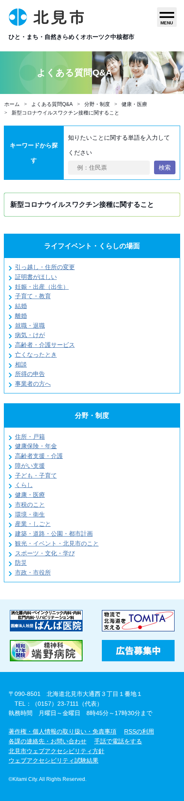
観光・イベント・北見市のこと (57, 543)
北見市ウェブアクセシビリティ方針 (56, 751)
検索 (165, 167)
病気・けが (30, 335)
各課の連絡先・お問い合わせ (47, 741)
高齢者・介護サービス (45, 344)
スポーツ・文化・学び (45, 553)
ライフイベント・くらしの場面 (92, 245)
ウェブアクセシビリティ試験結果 (53, 760)
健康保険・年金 (36, 446)
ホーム (12, 104)
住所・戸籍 (30, 436)
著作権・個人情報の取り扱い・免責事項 (62, 731)
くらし (24, 484)
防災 (21, 562)
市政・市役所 (33, 572)
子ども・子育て (36, 475)
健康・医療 (134, 104)
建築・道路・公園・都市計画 (54, 533)
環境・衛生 (30, 514)
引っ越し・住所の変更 (45, 267)
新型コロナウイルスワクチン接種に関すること (65, 113)
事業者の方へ (33, 383)
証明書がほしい (36, 276)
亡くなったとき (36, 354)
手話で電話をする (118, 741)
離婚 (21, 315)
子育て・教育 (33, 296)
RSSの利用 (139, 731)
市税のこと (30, 504)
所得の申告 (30, 373)
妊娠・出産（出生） (42, 286)
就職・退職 (30, 325)
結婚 (21, 305)
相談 (21, 364)
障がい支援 (30, 465)
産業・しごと (33, 523)
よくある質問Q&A (52, 104)
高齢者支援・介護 (39, 455)
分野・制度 (97, 104)
